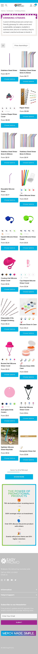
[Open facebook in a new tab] (5, 580)
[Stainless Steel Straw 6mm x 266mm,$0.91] (9, 140)
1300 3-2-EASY (12, 572)
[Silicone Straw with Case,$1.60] (28, 348)
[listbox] (21, 45)
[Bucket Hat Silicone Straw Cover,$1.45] (9, 348)
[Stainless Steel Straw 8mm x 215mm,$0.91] (28, 140)
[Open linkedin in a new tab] (8, 580)
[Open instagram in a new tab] (2, 580)
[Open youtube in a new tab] (12, 580)
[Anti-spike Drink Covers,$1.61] (9, 392)
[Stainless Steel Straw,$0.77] (9, 59)
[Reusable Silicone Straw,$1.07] (9, 177)
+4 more (7, 111)
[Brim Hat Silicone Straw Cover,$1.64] (28, 392)
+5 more (7, 406)
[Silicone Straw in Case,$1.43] (28, 307)
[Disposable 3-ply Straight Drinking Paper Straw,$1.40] (9, 307)
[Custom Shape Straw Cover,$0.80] (9, 96)
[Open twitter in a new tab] (16, 580)
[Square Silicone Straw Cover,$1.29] (9, 219)
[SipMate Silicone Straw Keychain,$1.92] (9, 436)
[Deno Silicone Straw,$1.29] (28, 177)
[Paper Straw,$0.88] (28, 96)
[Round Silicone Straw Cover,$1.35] (28, 219)
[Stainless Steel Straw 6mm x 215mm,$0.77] (28, 59)
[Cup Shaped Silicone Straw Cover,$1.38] (28, 263)
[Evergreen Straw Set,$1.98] (28, 436)
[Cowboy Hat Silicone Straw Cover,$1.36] (9, 263)
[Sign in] (31, 5)
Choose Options (9, 79)
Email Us (4, 575)
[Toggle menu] (2, 5)
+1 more (26, 277)
